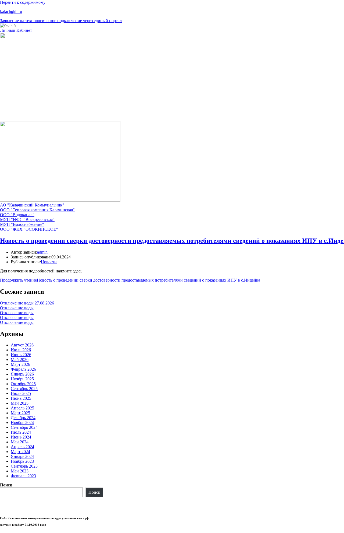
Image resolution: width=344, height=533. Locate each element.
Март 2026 (20, 364)
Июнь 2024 (21, 437)
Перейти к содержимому (22, 2)
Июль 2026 (21, 350)
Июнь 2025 (21, 398)
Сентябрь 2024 (24, 427)
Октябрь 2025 (23, 383)
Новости (49, 262)
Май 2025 (19, 403)
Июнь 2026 (21, 354)
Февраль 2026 (23, 369)
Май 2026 (19, 359)
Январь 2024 (22, 456)
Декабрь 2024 (23, 417)
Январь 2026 (22, 374)
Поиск (6, 485)
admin (42, 252)
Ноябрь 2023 (22, 461)
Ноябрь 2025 (22, 379)
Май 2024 (19, 442)
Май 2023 (19, 471)
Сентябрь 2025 (24, 388)
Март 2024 (20, 451)
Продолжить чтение (130, 280)
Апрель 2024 (22, 446)
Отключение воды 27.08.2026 (27, 303)
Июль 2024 (21, 432)
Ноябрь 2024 (22, 422)
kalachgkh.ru (11, 11)
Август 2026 (22, 345)
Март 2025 (20, 413)
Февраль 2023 (23, 476)
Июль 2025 (21, 393)
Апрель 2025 (22, 408)
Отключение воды (17, 308)
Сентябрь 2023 (24, 466)
